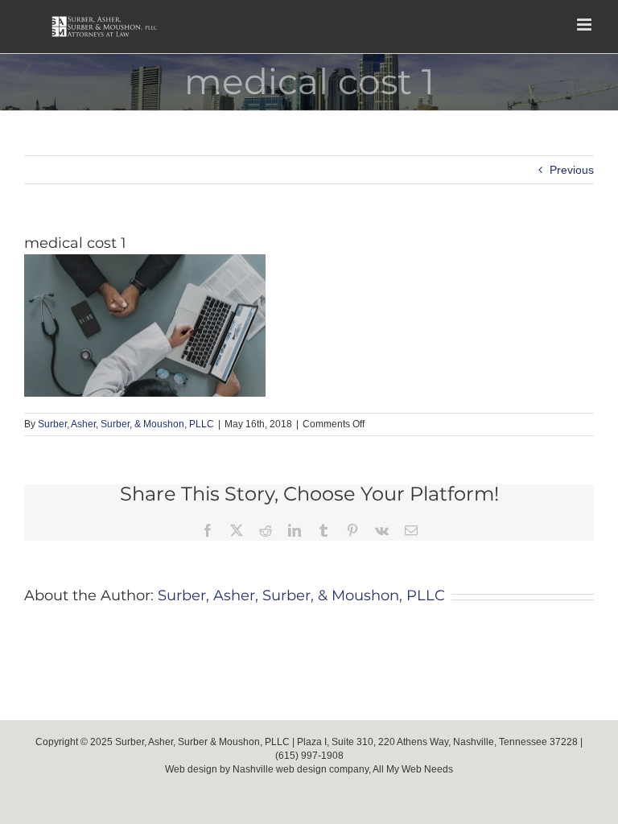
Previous (572, 169)
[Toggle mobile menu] (585, 24)
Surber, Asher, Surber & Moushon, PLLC (202, 742)
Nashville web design (280, 769)
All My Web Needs (413, 769)
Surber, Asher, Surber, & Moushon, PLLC (126, 424)
